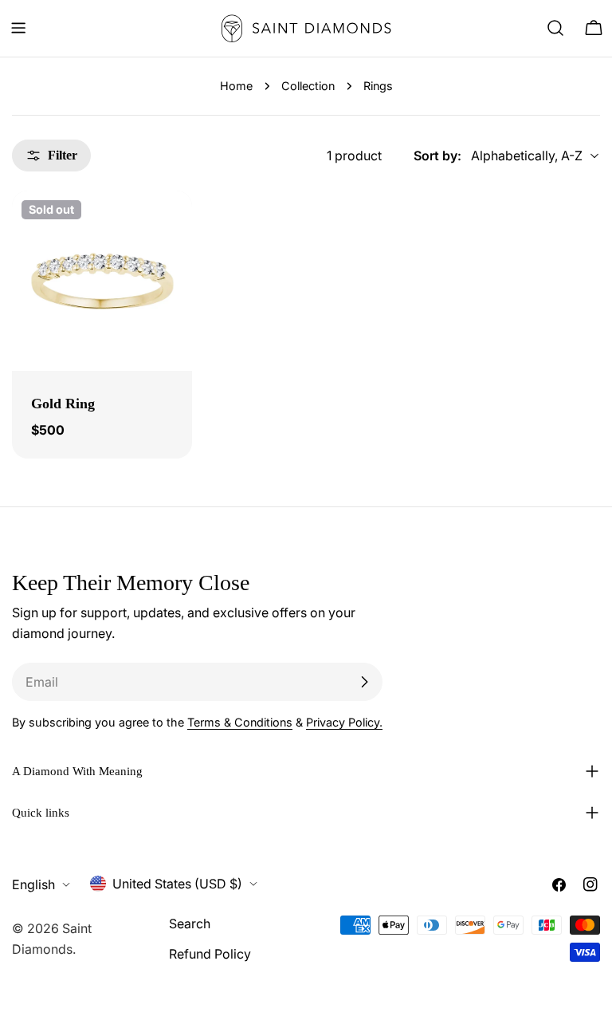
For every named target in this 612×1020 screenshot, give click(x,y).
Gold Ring (63, 404)
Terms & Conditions (239, 722)
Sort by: (437, 155)
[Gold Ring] (102, 281)
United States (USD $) (177, 884)
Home (236, 86)
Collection (308, 86)
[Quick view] (169, 226)
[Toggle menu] (18, 28)
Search (189, 923)
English (33, 884)
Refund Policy (210, 954)
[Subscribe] (364, 682)
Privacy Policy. (344, 722)
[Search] (555, 28)
